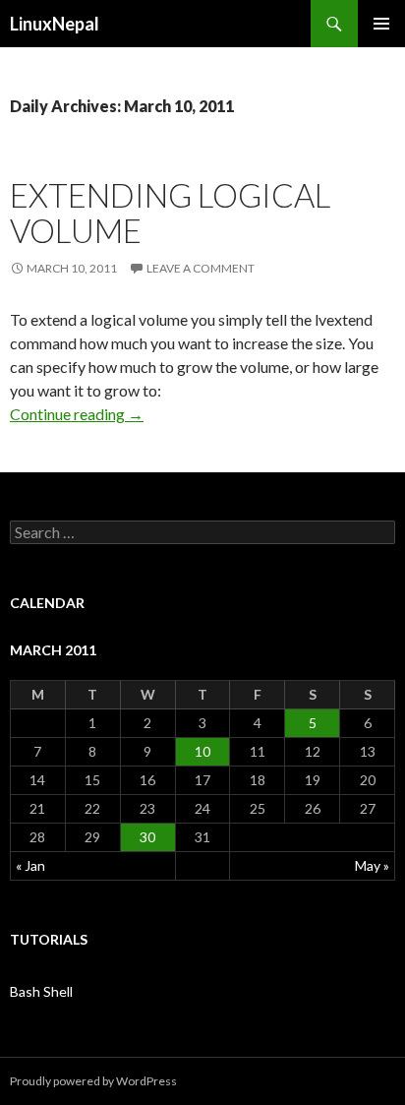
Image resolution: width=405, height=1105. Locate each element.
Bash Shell (41, 991)
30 (147, 837)
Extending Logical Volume (170, 212)
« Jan (30, 865)
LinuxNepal (54, 23)
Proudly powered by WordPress (93, 1081)
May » (372, 865)
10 (202, 751)
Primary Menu (381, 23)
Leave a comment (200, 268)
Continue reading (77, 413)
